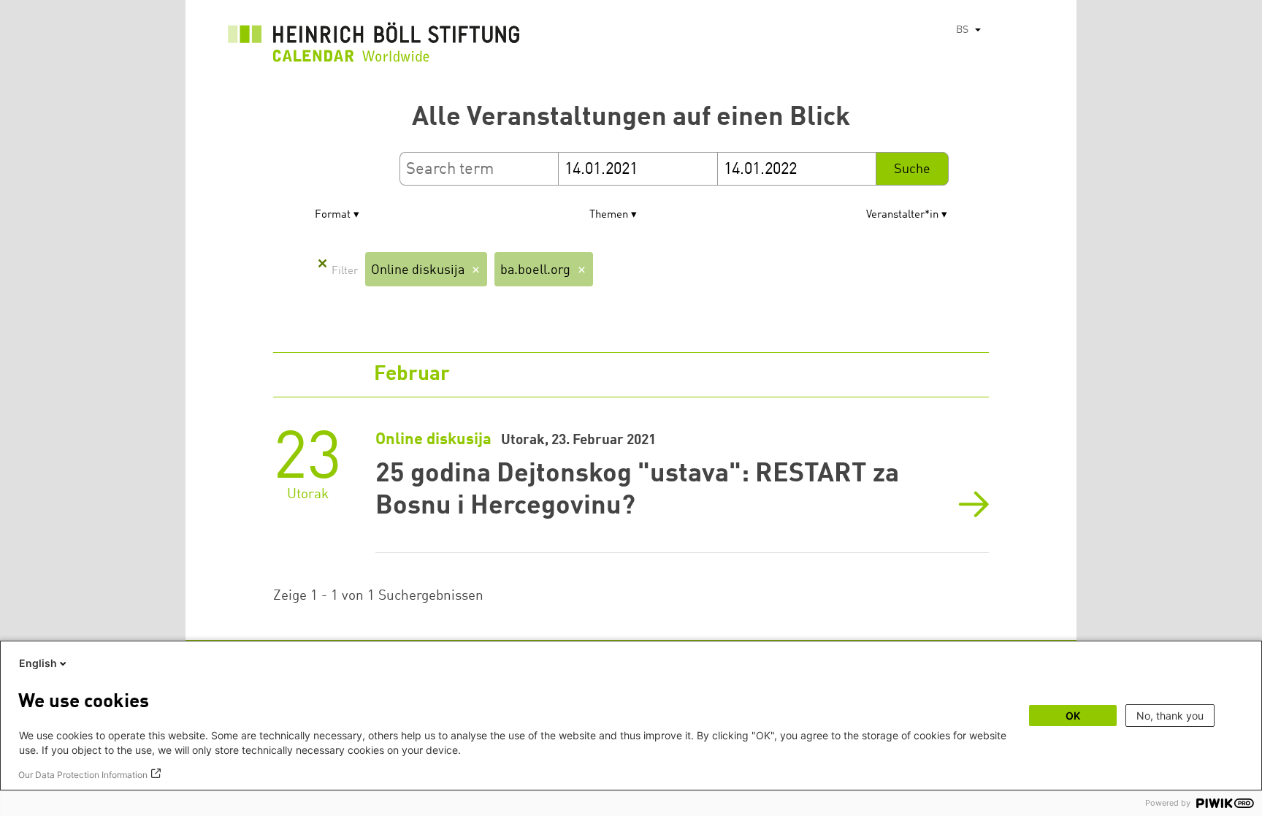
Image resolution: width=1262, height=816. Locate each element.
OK (1073, 715)
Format (333, 215)
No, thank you (1170, 715)
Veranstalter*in (902, 215)
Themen (608, 215)
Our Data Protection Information (83, 774)
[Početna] (374, 46)
